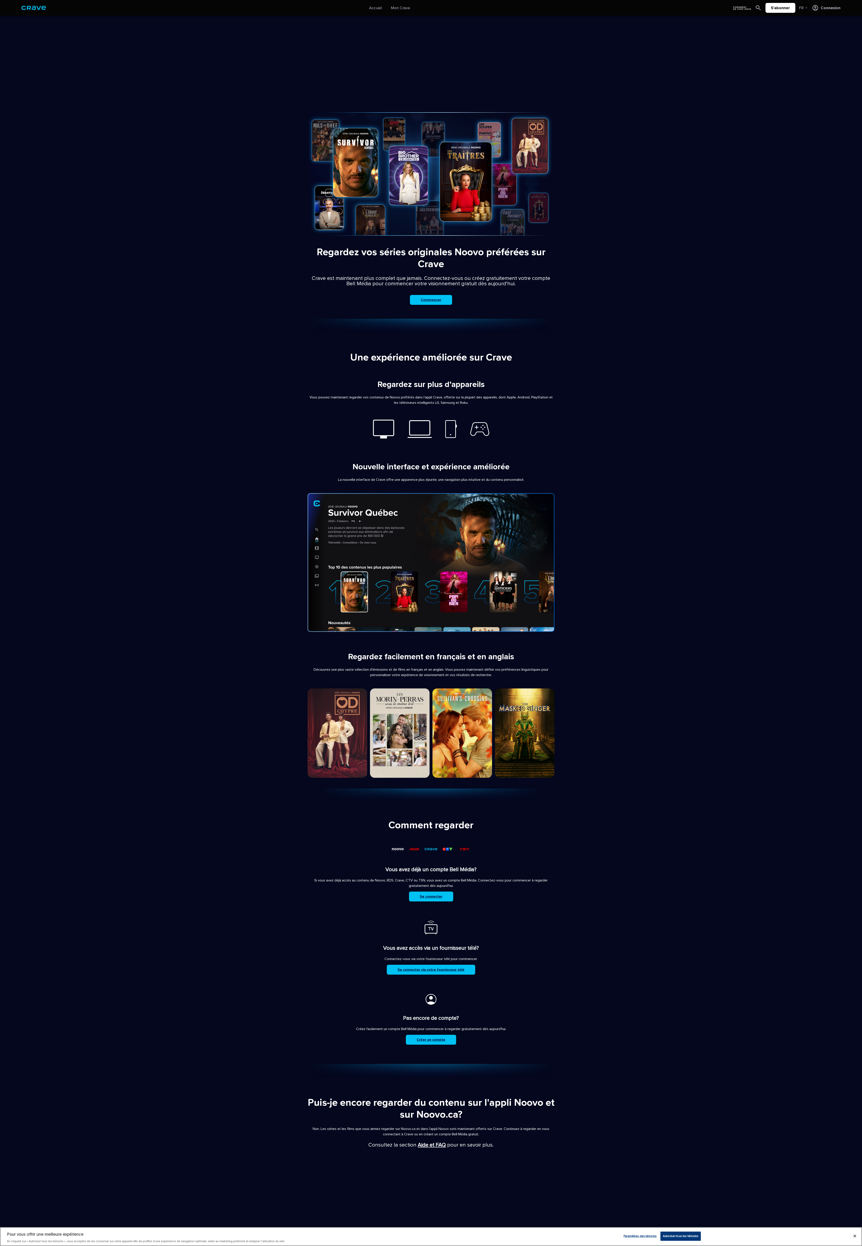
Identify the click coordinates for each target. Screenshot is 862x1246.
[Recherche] (758, 7)
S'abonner (780, 7)
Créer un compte (431, 1039)
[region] (431, 1236)
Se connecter (431, 896)
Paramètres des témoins (640, 1236)
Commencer (431, 300)
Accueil (375, 7)
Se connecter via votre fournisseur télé (431, 969)
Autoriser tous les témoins (680, 1236)
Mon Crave (400, 7)
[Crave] (34, 8)
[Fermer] (855, 1236)
